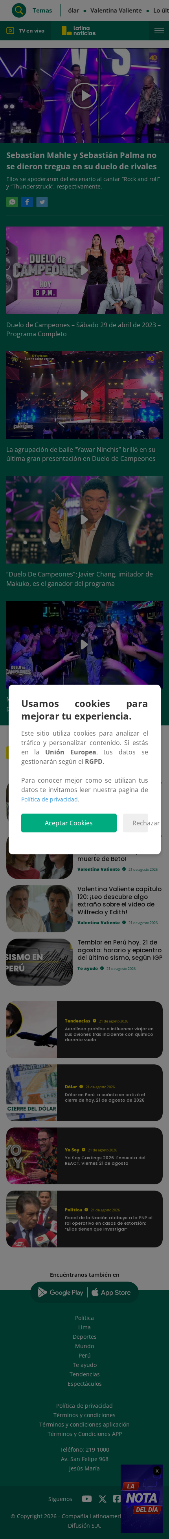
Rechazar (140, 823)
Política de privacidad (49, 799)
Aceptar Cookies (69, 823)
